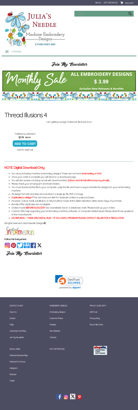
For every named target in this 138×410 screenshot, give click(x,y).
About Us (13, 312)
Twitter (12, 380)
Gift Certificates (57, 349)
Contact (12, 318)
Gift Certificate (111, 2)
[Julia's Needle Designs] (35, 29)
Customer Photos (56, 318)
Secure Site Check (96, 324)
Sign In (98, 2)
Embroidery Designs (57, 312)
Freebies (53, 324)
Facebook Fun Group (17, 361)
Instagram (14, 368)
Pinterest (13, 374)
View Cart (129, 3)
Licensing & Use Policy (18, 331)
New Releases (55, 331)
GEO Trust (93, 312)
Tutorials (53, 337)
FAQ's (11, 324)
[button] (69, 282)
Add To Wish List (25, 149)
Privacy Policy (95, 318)
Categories (16, 51)
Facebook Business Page (19, 355)
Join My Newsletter (17, 337)
